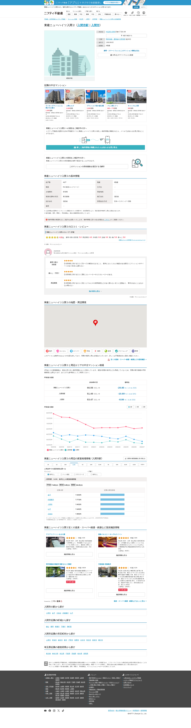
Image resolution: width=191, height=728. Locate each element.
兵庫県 (62, 691)
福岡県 (57, 698)
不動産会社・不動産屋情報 (97, 689)
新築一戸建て (101, 685)
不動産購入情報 (93, 680)
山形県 (82, 678)
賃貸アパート (107, 678)
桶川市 (100, 640)
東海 (47, 689)
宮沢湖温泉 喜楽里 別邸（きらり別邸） (59, 564)
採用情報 (144, 710)
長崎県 (67, 698)
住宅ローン (92, 699)
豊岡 (52, 626)
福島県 (57, 680)
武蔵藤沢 (51, 500)
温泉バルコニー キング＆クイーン (110, 534)
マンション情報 (93, 692)
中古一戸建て (111, 685)
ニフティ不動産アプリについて (132, 680)
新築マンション (103, 682)
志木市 (82, 640)
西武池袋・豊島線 (112, 39)
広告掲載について (128, 685)
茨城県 (74, 653)
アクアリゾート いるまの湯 (55, 534)
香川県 (57, 695)
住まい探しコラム (94, 696)
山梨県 (62, 686)
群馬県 (85, 653)
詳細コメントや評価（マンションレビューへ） (132, 240)
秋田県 (77, 678)
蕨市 (65, 640)
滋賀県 (72, 691)
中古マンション (114, 682)
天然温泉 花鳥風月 (104, 564)
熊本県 (72, 698)
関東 (47, 682)
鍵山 (47, 626)
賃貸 (90, 678)
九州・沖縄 (49, 698)
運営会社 (111, 710)
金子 (49, 495)
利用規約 (136, 710)
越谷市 (60, 640)
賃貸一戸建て (116, 678)
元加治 (50, 514)
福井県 (82, 686)
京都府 (67, 691)
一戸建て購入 (93, 685)
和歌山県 (82, 691)
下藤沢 (63, 626)
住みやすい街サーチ (95, 694)
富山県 (72, 686)
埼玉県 (108, 32)
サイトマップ (127, 687)
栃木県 (79, 653)
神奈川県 (55, 653)
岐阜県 (62, 689)
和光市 (88, 640)
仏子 (49, 509)
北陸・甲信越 (49, 686)
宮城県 (72, 678)
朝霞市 (76, 640)
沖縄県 (64, 700)
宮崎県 (82, 698)
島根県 (72, 693)
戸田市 (70, 640)
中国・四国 (49, 693)
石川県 (77, 686)
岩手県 (67, 678)
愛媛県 (62, 695)
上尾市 (48, 640)
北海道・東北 (49, 678)
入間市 (95, 25)
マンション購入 (93, 682)
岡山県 (62, 693)
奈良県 (77, 691)
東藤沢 (57, 626)
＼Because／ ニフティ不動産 (132, 678)
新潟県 (57, 686)
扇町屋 (69, 626)
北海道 (57, 678)
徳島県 (82, 693)
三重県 (72, 689)
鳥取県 (67, 693)
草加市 (54, 640)
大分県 (77, 698)
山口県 (77, 693)
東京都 (48, 653)
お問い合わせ (127, 682)
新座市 (94, 640)
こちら (106, 220)
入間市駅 (83, 25)
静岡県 (67, 689)
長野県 (67, 686)
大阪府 (57, 691)
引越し (91, 703)
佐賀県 (62, 698)
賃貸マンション (96, 678)
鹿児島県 (58, 700)
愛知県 (57, 689)
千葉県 (68, 653)
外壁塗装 (91, 701)
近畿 (47, 691)
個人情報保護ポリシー (123, 710)
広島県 (57, 693)
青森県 (62, 678)
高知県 (67, 695)
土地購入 (91, 687)
